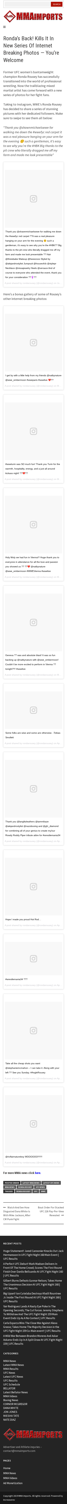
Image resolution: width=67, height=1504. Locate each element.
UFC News (40, 1187)
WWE (43, 1191)
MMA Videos (10, 1396)
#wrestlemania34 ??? (16, 979)
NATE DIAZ (9, 1419)
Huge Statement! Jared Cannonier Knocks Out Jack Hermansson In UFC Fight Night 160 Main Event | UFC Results (33, 1255)
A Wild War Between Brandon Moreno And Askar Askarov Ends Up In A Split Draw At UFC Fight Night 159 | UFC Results (32, 1339)
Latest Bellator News (15, 1392)
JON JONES (10, 1412)
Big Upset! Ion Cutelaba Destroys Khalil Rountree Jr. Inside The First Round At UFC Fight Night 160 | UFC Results (32, 1297)
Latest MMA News (31, 1183)
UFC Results (10, 1380)
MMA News (9, 1187)
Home (6, 1468)
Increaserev (9, 1499)
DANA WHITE (10, 1408)
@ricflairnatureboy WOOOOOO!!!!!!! (23, 1156)
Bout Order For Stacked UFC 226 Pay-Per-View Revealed (51, 1211)
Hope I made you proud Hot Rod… (23, 919)
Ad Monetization (12, 1483)
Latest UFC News (51, 1183)
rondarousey (29, 283)
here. (38, 1173)
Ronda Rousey (25, 1187)
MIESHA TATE (11, 1416)
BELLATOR (9, 1388)
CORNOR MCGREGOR (15, 1404)
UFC (35, 1191)
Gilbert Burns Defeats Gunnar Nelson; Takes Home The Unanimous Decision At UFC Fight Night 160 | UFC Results (32, 1284)
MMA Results (10, 1369)
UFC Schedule (11, 1384)
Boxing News (10, 1400)
